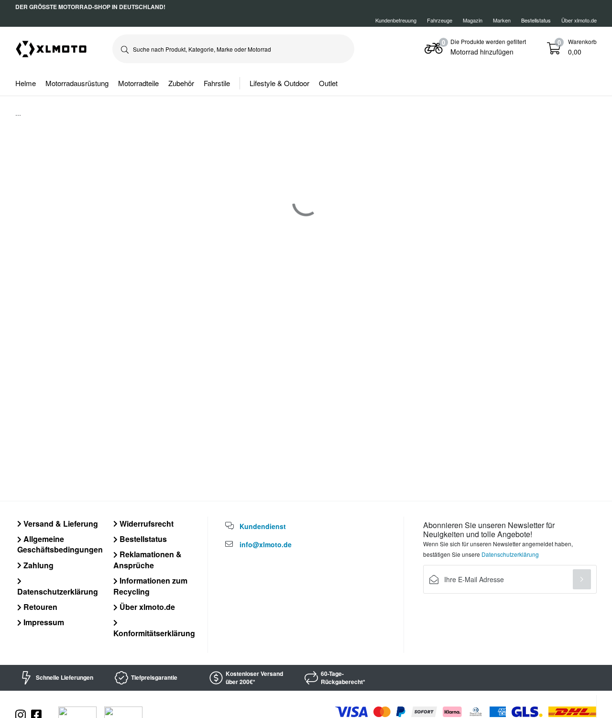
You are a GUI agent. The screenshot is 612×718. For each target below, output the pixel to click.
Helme (25, 83)
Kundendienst (263, 526)
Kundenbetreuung (395, 20)
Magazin (472, 20)
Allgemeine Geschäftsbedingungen (60, 544)
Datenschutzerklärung (57, 591)
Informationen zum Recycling (150, 585)
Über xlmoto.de (579, 20)
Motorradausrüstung (77, 83)
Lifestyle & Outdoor (279, 83)
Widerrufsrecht (146, 523)
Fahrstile (217, 83)
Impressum (43, 622)
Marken (502, 20)
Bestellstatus (142, 538)
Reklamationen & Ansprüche (147, 559)
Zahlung (38, 565)
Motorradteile (138, 83)
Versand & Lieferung (60, 523)
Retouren (39, 606)
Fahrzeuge (439, 20)
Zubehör (181, 83)
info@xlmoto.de (266, 544)
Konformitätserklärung (154, 633)
